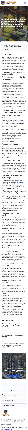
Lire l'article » (4, 330)
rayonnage (12, 57)
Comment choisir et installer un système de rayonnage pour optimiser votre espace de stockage (13, 345)
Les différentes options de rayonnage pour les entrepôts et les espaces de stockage (12, 335)
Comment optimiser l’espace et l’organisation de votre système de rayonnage (11, 325)
